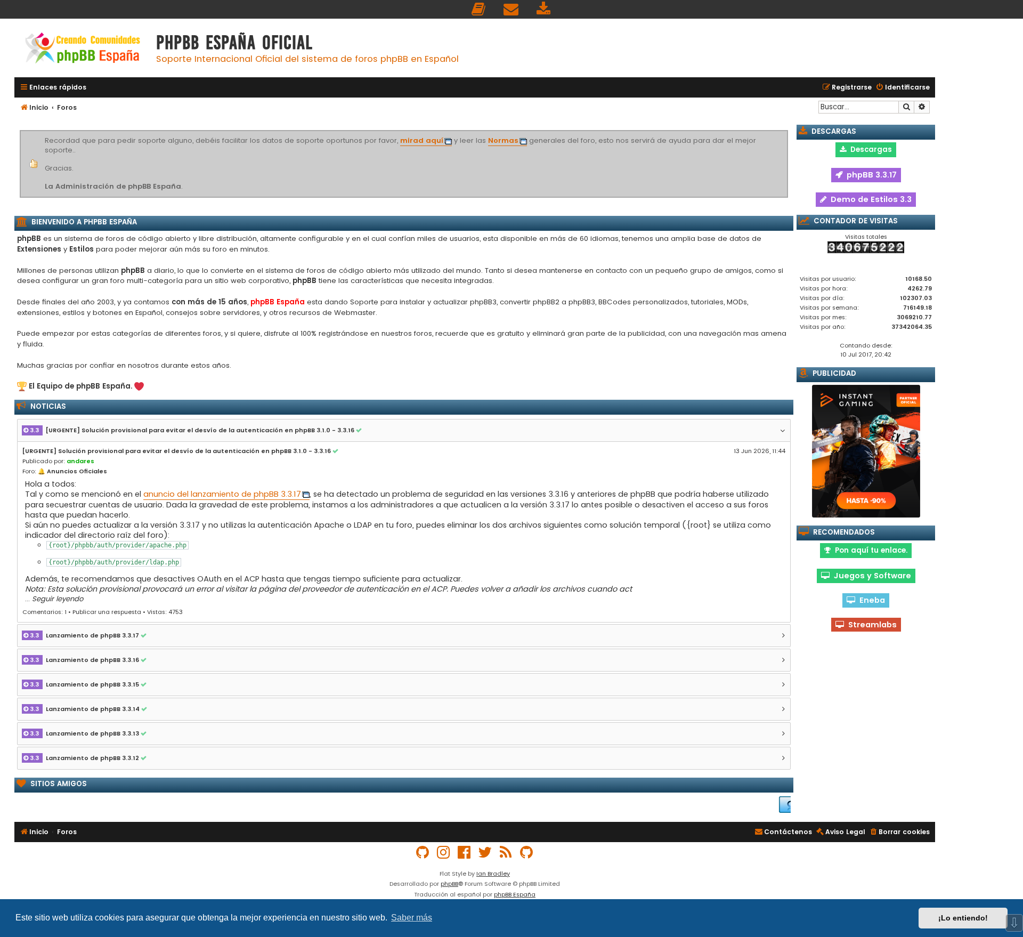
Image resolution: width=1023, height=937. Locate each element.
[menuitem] (479, 9)
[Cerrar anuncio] (786, 132)
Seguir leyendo (57, 599)
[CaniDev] (779, 804)
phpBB (449, 883)
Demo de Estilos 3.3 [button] (869, 199)
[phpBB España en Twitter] (485, 852)
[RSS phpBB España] (506, 852)
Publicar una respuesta (106, 612)
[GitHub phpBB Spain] (423, 852)
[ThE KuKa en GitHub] (527, 852)
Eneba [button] (870, 600)
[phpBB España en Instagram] (443, 852)
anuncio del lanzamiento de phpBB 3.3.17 (222, 494)
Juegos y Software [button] (870, 575)
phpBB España (514, 894)
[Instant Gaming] (866, 451)
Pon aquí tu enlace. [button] (869, 550)
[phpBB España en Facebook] (464, 852)
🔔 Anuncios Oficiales (72, 471)
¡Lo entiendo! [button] (963, 918)
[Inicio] (82, 49)
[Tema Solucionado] (360, 430)
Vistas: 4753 (165, 612)
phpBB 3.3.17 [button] (869, 174)
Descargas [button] (869, 149)
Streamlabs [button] (870, 624)
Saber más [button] (411, 917)
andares (80, 461)
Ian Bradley (493, 873)
